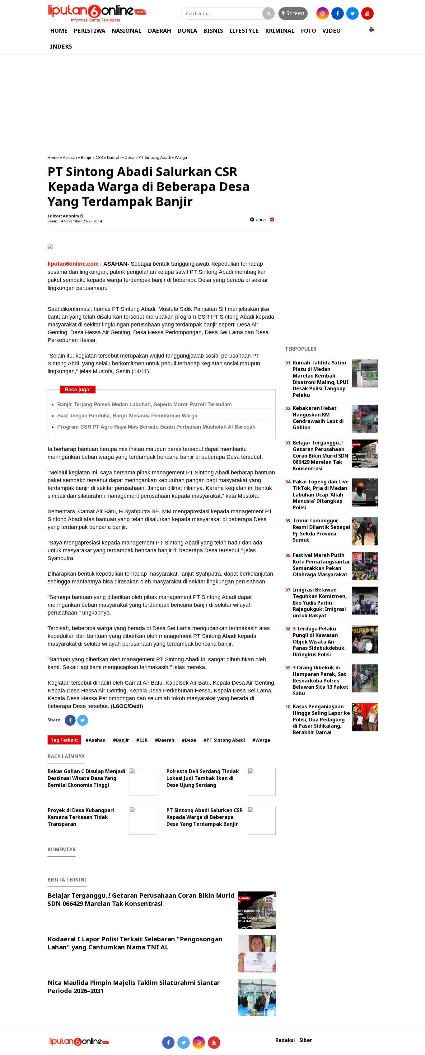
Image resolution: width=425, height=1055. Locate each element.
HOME (59, 30)
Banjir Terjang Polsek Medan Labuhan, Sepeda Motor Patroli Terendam (144, 404)
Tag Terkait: (64, 740)
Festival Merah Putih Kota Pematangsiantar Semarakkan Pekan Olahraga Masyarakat (321, 565)
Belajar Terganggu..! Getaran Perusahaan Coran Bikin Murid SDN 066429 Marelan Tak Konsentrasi (141, 899)
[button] (371, 27)
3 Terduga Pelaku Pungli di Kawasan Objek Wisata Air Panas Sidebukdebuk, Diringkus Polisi (319, 641)
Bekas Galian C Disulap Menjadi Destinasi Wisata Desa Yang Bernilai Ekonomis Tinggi (86, 778)
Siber (305, 1040)
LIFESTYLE (244, 30)
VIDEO (331, 30)
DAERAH (159, 30)
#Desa (189, 740)
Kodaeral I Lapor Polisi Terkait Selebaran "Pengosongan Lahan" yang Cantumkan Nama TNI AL (135, 943)
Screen (294, 13)
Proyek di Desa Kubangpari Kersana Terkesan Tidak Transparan (81, 817)
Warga (181, 157)
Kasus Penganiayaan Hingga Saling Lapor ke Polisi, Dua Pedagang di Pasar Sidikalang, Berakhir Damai (321, 719)
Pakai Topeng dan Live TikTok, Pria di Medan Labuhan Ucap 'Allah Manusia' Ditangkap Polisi (321, 494)
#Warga (261, 740)
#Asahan (95, 740)
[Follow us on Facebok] (168, 1042)
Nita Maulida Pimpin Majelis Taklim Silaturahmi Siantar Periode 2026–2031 (134, 986)
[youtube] (367, 13)
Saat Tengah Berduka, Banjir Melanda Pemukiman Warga (127, 416)
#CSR (141, 740)
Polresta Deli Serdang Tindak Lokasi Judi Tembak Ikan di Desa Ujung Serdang (202, 778)
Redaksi (285, 1040)
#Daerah (164, 740)
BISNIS (213, 30)
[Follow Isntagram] (199, 1042)
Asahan (70, 157)
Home (53, 157)
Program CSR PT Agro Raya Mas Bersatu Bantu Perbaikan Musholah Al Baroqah (156, 427)
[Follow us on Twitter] (183, 1042)
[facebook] (337, 13)
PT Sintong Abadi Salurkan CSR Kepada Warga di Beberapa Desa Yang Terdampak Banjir (204, 817)
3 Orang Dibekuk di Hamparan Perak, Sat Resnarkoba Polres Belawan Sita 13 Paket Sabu (320, 680)
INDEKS (61, 46)
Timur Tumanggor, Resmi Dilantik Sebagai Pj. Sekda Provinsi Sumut (321, 530)
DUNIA (187, 30)
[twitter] (352, 13)
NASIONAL (126, 30)
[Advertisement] (212, 104)
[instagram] (322, 13)
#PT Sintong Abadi (224, 740)
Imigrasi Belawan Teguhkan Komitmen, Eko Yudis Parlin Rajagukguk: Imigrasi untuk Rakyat (320, 602)
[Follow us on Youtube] (214, 1042)
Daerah (114, 157)
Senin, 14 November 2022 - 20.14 (75, 221)
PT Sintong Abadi (154, 157)
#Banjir (121, 740)
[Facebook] (70, 720)
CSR (99, 157)
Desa (129, 157)
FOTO (308, 30)
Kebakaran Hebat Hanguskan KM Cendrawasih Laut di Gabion (318, 418)
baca (260, 219)
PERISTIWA (89, 30)
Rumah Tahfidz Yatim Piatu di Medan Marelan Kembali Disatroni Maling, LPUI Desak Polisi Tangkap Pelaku (321, 378)
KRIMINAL (280, 30)
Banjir (86, 157)
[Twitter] (82, 720)
